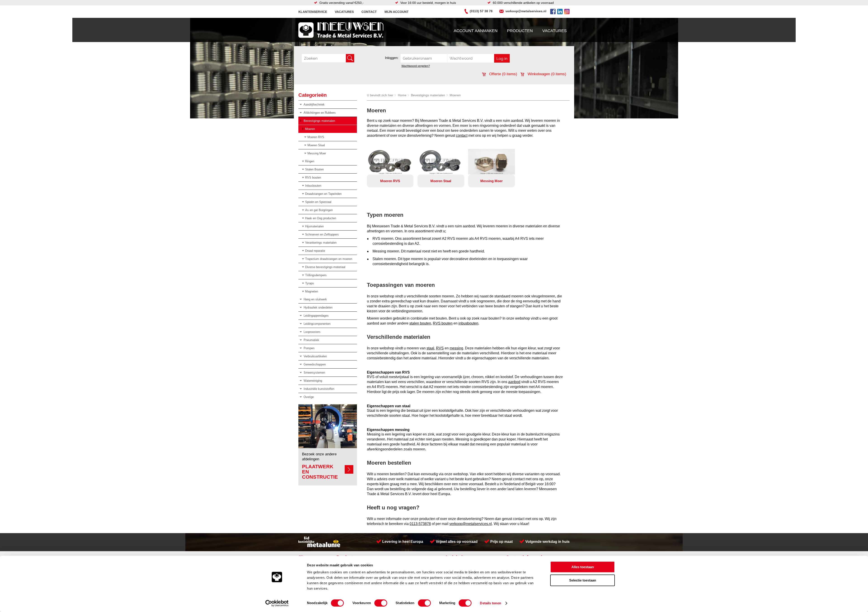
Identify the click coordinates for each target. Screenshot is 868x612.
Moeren (310, 129)
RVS (440, 348)
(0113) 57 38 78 (481, 11)
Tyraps (309, 283)
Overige (309, 397)
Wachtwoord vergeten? (415, 66)
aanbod (514, 382)
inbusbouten (468, 323)
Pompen (309, 348)
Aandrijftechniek (314, 104)
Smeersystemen (314, 372)
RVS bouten (313, 177)
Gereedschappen (315, 364)
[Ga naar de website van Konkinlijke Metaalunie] (319, 546)
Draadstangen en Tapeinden (323, 193)
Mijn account (396, 12)
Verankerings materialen (321, 242)
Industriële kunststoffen (319, 389)
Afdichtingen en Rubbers (320, 112)
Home (402, 95)
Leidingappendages (316, 315)
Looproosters (312, 332)
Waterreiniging (313, 380)
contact (461, 135)
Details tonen (490, 603)
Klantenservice (312, 12)
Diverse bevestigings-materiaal (325, 267)
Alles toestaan (582, 567)
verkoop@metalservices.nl (525, 11)
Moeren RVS (315, 137)
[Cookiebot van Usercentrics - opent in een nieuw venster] (277, 603)
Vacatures (344, 12)
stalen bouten (420, 323)
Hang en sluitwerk (315, 299)
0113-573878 (420, 524)
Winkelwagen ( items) (546, 74)
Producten (520, 30)
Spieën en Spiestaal (318, 202)
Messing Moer (316, 153)
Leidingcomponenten (317, 323)
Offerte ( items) (502, 74)
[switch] (380, 603)
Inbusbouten (313, 185)
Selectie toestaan (582, 580)
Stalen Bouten (314, 169)
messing (456, 348)
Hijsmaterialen (314, 226)
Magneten (311, 291)
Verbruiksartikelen (315, 356)
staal (430, 348)
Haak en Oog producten (320, 218)
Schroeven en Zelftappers (322, 234)
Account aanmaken (476, 30)
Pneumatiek (311, 340)
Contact (369, 12)
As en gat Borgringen (319, 210)
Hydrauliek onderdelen (318, 307)
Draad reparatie (315, 250)
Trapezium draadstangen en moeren (328, 259)
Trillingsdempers (316, 275)
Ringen (309, 161)
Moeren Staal (316, 145)
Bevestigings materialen (319, 120)
